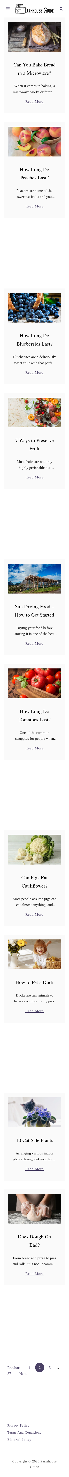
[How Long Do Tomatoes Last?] (34, 683)
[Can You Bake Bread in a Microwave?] (34, 37)
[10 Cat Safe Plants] (34, 1112)
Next (22, 1374)
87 (9, 1374)
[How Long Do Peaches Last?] (34, 141)
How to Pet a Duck (34, 982)
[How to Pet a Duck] (34, 954)
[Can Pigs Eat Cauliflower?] (34, 850)
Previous (13, 1367)
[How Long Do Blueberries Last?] (34, 308)
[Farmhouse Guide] (34, 8)
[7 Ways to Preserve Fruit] (34, 412)
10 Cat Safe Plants (34, 1140)
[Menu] (7, 9)
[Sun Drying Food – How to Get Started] (34, 579)
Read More (34, 102)
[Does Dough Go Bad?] (34, 1209)
